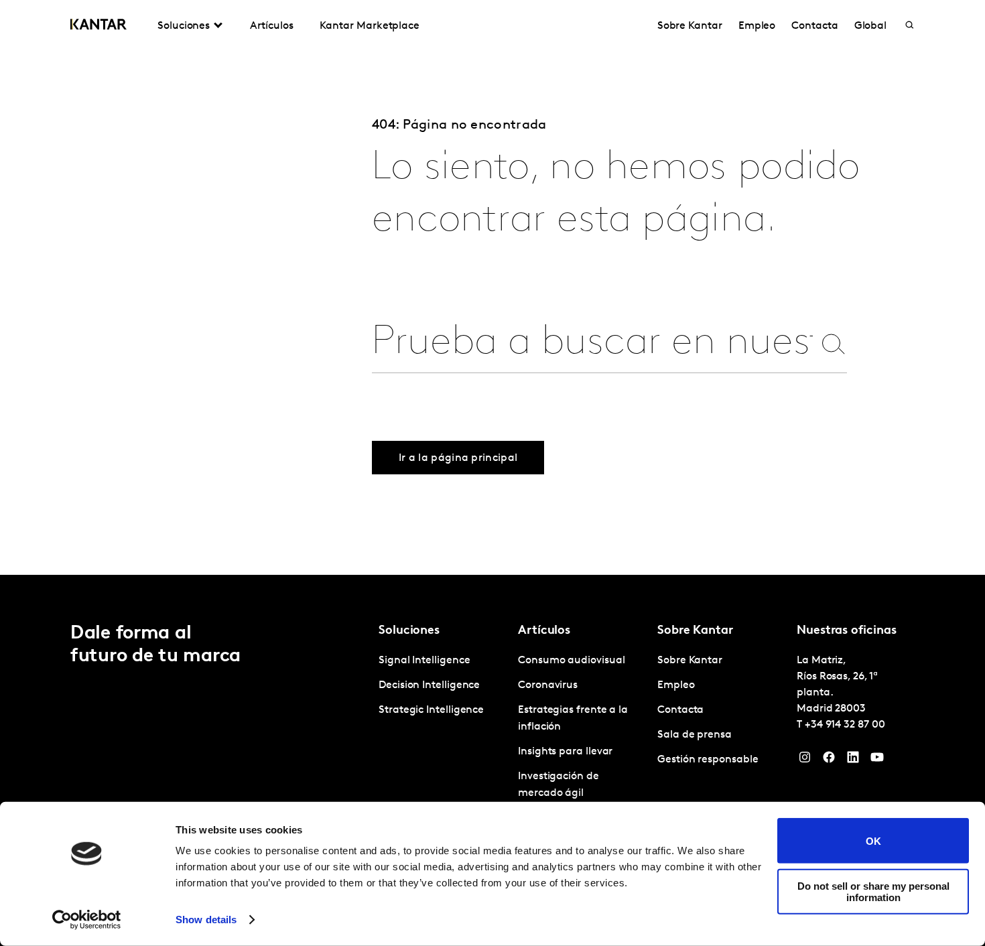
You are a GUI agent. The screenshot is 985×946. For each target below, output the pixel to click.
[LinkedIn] (853, 760)
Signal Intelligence (424, 660)
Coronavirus (548, 685)
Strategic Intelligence (431, 710)
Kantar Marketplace (369, 26)
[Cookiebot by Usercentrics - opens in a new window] (86, 920)
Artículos (271, 26)
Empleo (757, 26)
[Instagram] (805, 760)
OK (873, 840)
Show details (206, 919)
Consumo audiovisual (571, 660)
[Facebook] (829, 760)
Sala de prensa (694, 735)
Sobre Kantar (689, 26)
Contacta (814, 26)
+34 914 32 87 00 (845, 725)
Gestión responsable (707, 759)
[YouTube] (877, 760)
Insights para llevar (565, 751)
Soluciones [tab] (183, 26)
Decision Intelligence (429, 685)
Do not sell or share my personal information (873, 891)
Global (870, 26)
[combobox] (592, 343)
